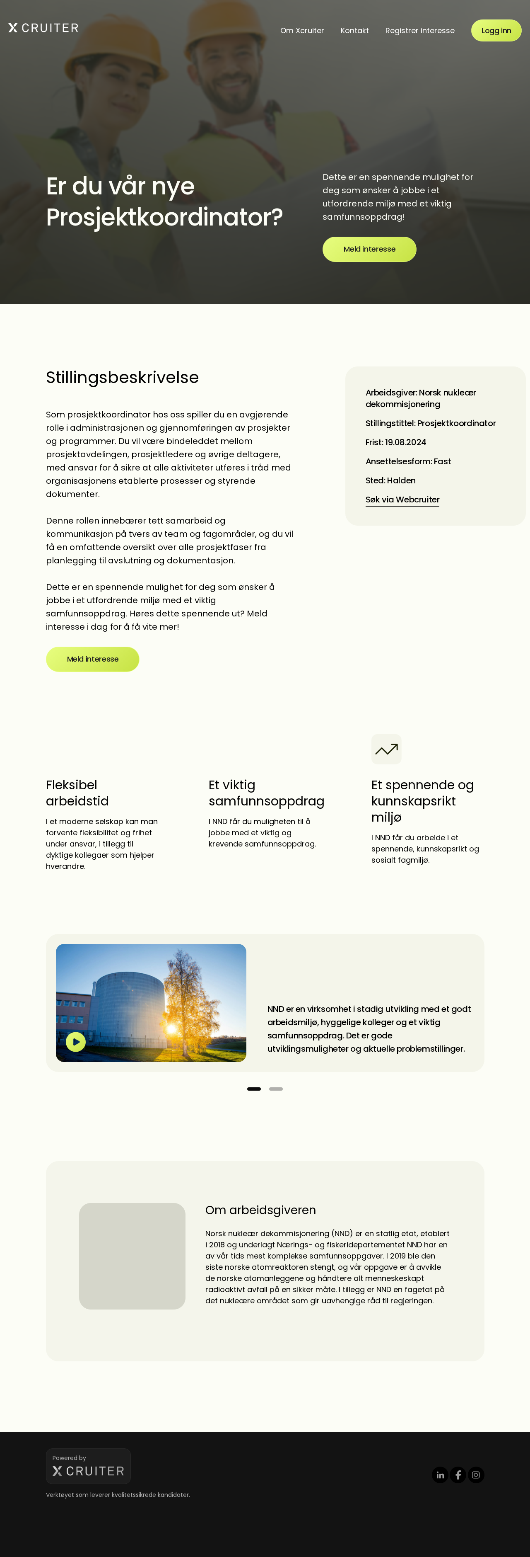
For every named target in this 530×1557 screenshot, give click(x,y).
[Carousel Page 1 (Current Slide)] (254, 1089)
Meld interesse (369, 249)
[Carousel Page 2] (276, 1089)
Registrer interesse (420, 30)
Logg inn (496, 30)
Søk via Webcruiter (403, 499)
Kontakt (355, 30)
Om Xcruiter (302, 30)
